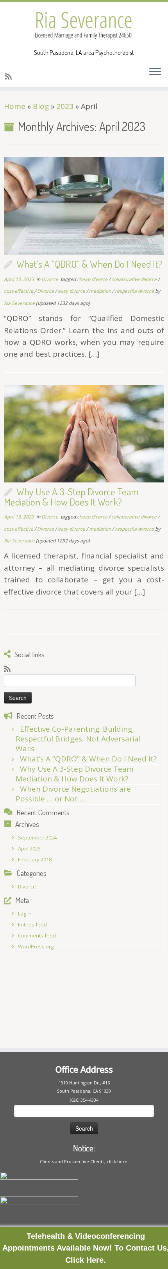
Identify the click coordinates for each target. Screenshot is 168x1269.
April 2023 (29, 848)
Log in (25, 913)
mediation (100, 291)
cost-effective (19, 291)
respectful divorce (135, 291)
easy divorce (72, 291)
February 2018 (35, 859)
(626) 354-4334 (84, 1100)
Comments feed (37, 935)
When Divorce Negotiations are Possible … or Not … (73, 794)
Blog (41, 106)
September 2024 (37, 837)
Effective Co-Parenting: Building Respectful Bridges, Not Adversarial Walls (78, 739)
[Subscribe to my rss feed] (9, 76)
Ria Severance (19, 303)
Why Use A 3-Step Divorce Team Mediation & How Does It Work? (71, 496)
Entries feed (32, 924)
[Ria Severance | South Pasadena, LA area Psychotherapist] (84, 25)
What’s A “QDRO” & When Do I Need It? (89, 263)
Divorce (50, 279)
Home (14, 106)
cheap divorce (93, 279)
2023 (64, 106)
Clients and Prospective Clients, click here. (84, 1161)
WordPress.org (36, 946)
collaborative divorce (134, 279)
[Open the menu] (155, 72)
